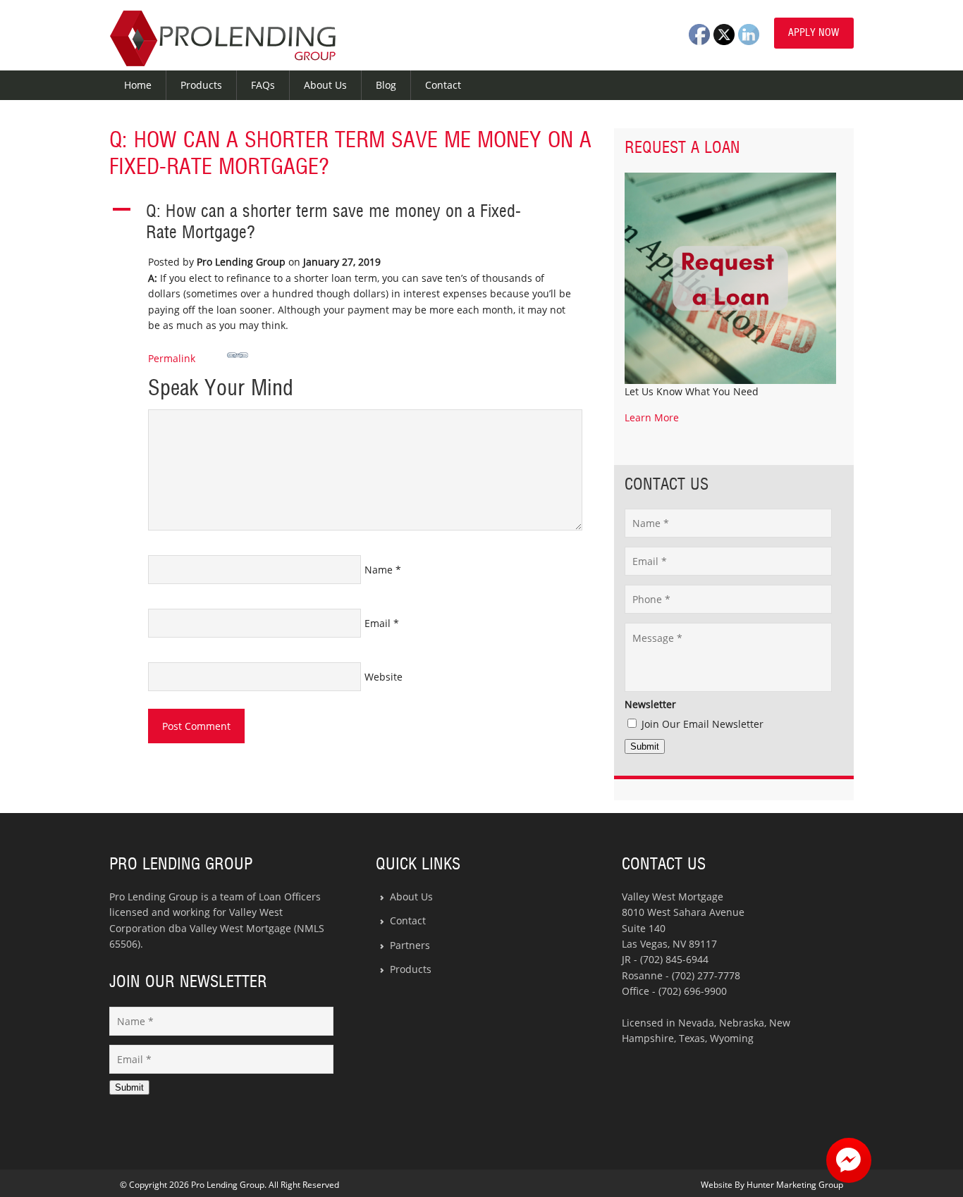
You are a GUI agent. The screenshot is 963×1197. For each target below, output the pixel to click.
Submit (644, 746)
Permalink (171, 358)
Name (378, 569)
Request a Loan (682, 148)
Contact (443, 85)
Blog (386, 85)
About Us (325, 85)
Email (377, 623)
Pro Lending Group (223, 38)
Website (383, 676)
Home (138, 85)
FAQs (263, 85)
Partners (410, 945)
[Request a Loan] (730, 380)
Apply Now (814, 33)
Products (201, 85)
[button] (351, 222)
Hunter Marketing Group (795, 1185)
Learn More (652, 417)
